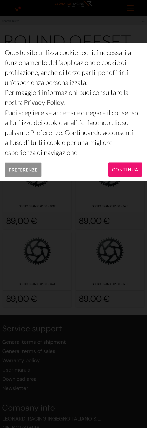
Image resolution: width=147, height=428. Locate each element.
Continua (125, 169)
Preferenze (23, 169)
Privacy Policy (44, 102)
